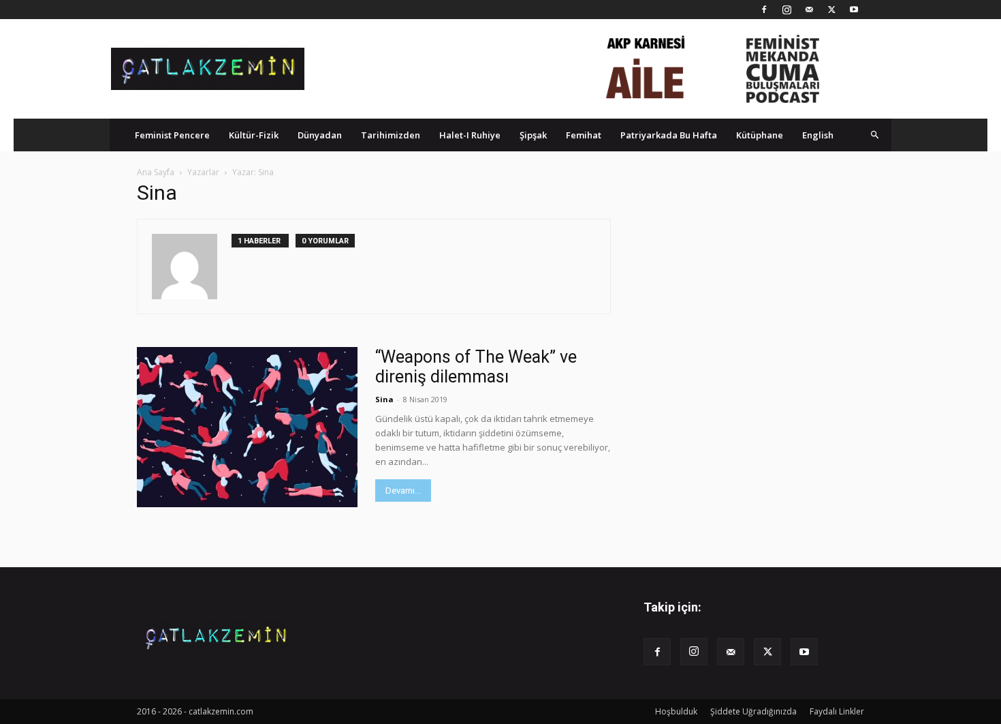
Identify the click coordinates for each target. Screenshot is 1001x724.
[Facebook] (764, 9)
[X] (831, 9)
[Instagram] (786, 9)
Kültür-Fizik (254, 135)
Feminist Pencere (172, 135)
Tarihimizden (390, 135)
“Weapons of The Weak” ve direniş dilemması (476, 367)
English (817, 135)
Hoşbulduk (676, 711)
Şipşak (533, 135)
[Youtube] (854, 9)
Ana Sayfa (155, 172)
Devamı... (403, 490)
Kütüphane (759, 135)
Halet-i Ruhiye (469, 135)
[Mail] (809, 9)
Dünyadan (320, 135)
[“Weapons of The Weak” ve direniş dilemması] (247, 427)
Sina (384, 399)
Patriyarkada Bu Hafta (668, 135)
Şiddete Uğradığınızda (753, 711)
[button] (875, 134)
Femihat (583, 135)
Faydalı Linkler (837, 711)
